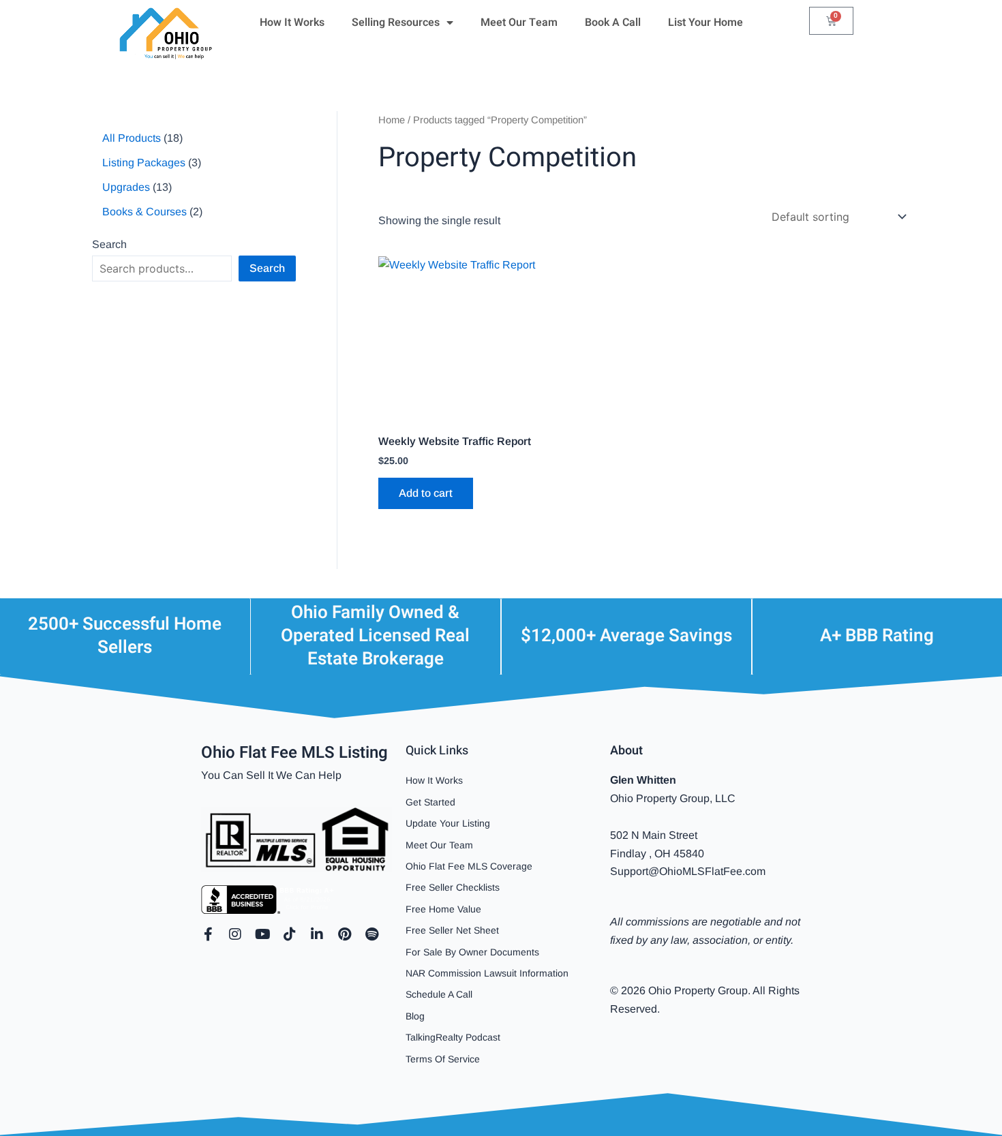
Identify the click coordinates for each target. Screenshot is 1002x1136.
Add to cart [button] (426, 493)
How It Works (292, 22)
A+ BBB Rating (877, 636)
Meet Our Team (519, 22)
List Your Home (705, 22)
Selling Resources (396, 22)
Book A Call (613, 22)
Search (109, 244)
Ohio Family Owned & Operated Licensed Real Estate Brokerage (375, 636)
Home (391, 119)
